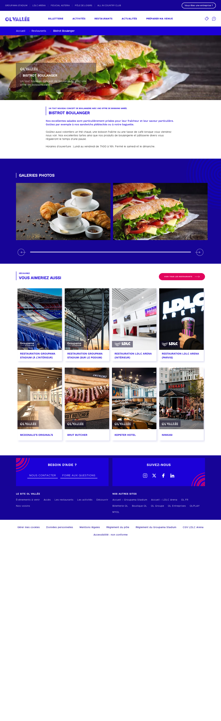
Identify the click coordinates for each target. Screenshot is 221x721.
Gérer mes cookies (28, 527)
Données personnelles (59, 527)
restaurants (103, 19)
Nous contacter (42, 475)
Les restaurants (64, 500)
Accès (47, 500)
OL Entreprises (177, 506)
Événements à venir (28, 500)
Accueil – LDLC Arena (164, 500)
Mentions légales (90, 527)
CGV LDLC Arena (193, 527)
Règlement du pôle (117, 527)
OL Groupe (157, 506)
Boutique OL (139, 506)
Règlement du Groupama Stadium (156, 527)
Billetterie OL (120, 506)
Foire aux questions (78, 475)
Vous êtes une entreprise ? (199, 5)
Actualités (129, 19)
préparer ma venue (159, 19)
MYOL (116, 512)
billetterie (55, 19)
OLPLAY (195, 506)
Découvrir (102, 500)
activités (79, 19)
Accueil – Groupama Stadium (129, 500)
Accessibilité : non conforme (111, 535)
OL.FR (184, 500)
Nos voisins (23, 506)
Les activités (85, 500)
